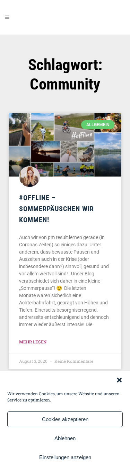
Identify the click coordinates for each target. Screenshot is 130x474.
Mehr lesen (32, 341)
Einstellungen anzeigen (65, 457)
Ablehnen (65, 438)
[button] (119, 380)
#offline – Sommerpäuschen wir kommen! (56, 208)
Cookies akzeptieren (65, 419)
